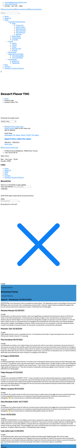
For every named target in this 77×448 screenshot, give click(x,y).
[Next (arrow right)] (3, 304)
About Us (8, 170)
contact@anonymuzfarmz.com (16, 2)
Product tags (5, 151)
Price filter (4, 125)
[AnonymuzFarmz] (7, 9)
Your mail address (7, 187)
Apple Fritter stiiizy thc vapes (18, 139)
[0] (25, 146)
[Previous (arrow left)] (1, 304)
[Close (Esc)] (7, 302)
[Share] (5, 302)
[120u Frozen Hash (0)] (25, 149)
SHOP (6, 172)
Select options (10, 128)
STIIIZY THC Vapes (32, 135)
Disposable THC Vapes (12, 135)
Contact (7, 176)
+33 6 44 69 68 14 (11, 4)
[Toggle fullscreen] (3, 302)
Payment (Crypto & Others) (14, 177)
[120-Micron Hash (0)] (25, 147)
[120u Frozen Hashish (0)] (25, 151)
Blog (6, 174)
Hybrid (23, 135)
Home (7, 99)
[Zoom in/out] (1, 302)
